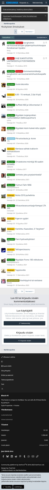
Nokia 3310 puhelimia (25, 195)
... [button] (18, 32)
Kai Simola (10, 130)
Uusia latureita (22, 84)
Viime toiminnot (7, 419)
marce (9, 97)
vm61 (9, 272)
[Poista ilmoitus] (45, 9)
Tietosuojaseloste (7, 380)
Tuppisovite (20, 270)
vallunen (10, 252)
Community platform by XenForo (22, 465)
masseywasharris (13, 187)
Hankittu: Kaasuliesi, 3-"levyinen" (30, 229)
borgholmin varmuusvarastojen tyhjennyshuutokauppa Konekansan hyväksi (26, 45)
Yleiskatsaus (6, 409)
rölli (8, 241)
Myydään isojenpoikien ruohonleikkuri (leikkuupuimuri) (21, 116)
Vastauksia (6, 37)
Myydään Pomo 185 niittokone (29, 259)
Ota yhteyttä (5, 371)
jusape (9, 231)
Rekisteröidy (25, 323)
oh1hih (9, 198)
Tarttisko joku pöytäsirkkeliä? (28, 174)
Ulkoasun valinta (9, 357)
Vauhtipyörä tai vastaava (31, 280)
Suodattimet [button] (41, 37)
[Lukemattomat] (46, 2)
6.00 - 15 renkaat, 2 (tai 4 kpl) (28, 94)
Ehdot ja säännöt (7, 375)
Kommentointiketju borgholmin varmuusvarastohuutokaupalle (26, 72)
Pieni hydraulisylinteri (25, 239)
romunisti (10, 211)
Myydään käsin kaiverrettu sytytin (30, 128)
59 (22, 32)
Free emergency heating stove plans (18, 9)
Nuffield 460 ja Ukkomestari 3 (28, 105)
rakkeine (10, 167)
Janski (9, 221)
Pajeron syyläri (21, 218)
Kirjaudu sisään (25, 341)
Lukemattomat (6, 415)
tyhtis (9, 120)
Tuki (2, 384)
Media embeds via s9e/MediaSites (14, 470)
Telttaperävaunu (22, 249)
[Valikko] (3, 2)
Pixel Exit (12, 468)
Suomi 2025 (7, 366)
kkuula (9, 283)
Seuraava (28, 32)
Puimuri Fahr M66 (23, 185)
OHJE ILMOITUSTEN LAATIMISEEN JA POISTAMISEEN (21, 59)
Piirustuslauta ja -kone (26, 138)
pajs (8, 87)
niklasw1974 (43, 445)
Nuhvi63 (10, 107)
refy (8, 141)
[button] (24, 361)
